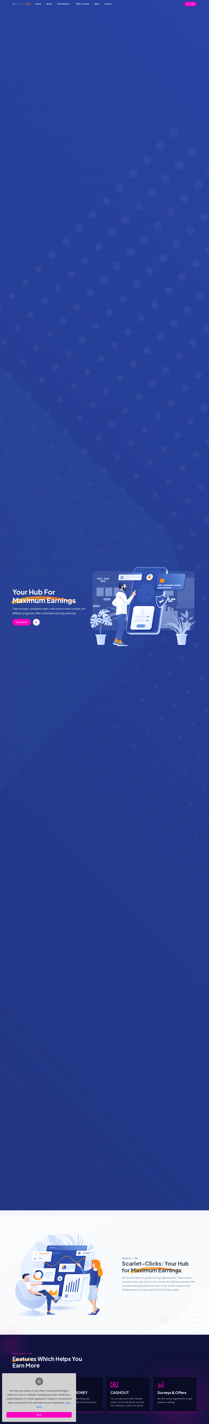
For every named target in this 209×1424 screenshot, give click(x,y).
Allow (39, 1414)
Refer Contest (82, 3)
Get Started (21, 622)
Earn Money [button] (63, 3)
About (49, 3)
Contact (108, 3)
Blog (97, 3)
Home (38, 3)
